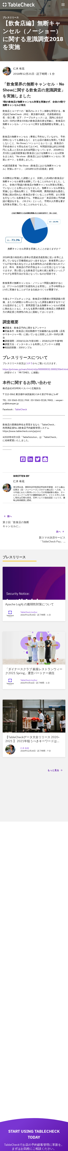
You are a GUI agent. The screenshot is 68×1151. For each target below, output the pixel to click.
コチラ (29, 363)
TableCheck (21, 409)
